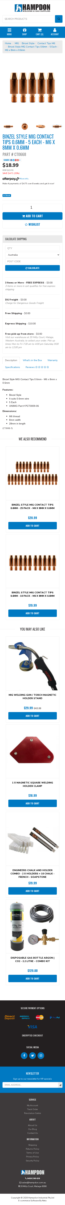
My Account (32, 1105)
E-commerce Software (28, 1200)
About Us (32, 1125)
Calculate (34, 268)
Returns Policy (32, 1149)
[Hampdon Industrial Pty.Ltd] (32, 8)
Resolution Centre (32, 1113)
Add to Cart (34, 216)
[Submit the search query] (58, 19)
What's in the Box (32, 360)
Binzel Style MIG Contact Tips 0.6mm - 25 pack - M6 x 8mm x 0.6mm (32, 506)
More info (23, 178)
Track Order (32, 1109)
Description (11, 360)
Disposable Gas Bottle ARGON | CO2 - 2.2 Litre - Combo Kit (32, 959)
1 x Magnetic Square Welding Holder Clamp (32, 784)
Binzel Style (28, 43)
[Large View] (8, 126)
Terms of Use (32, 1152)
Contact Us (32, 1133)
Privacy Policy (32, 1156)
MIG (17, 43)
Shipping (32, 1145)
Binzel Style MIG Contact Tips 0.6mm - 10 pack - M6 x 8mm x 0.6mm (32, 594)
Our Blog (32, 1129)
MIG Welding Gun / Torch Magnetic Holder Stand (32, 696)
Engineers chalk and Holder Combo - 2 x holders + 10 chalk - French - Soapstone (32, 874)
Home (8, 43)
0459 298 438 (33, 1178)
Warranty (53, 360)
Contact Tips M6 (46, 43)
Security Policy (32, 1160)
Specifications (12, 367)
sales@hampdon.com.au (33, 1182)
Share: (7, 159)
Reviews (30, 367)
